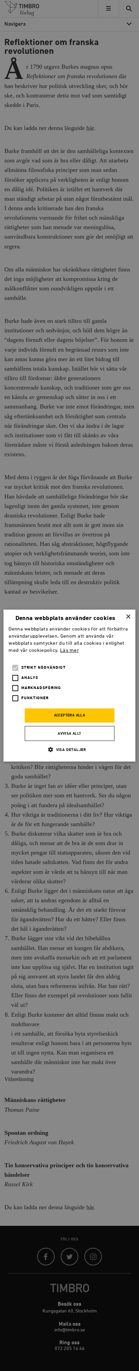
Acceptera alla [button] (69, 716)
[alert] (69, 685)
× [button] (128, 616)
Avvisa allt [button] (69, 734)
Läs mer (69, 650)
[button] (69, 749)
